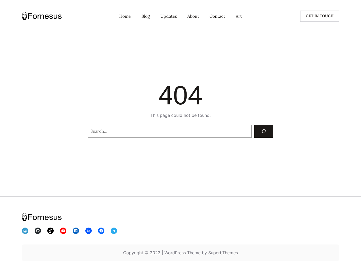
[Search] (263, 131)
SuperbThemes (223, 252)
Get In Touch (320, 15)
